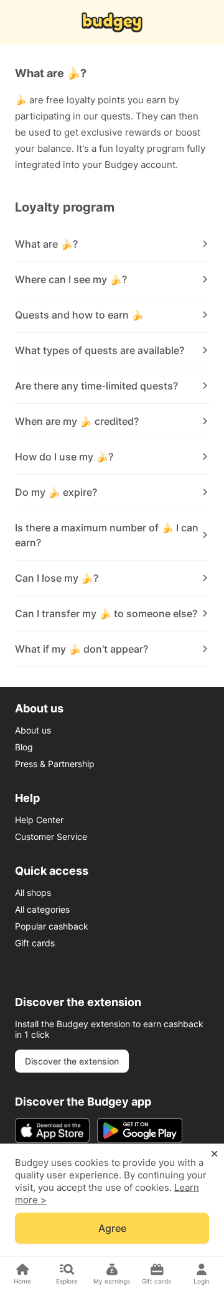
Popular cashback (51, 926)
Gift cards (35, 943)
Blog (24, 747)
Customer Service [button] (51, 836)
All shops (33, 892)
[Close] (214, 1154)
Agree (112, 1228)
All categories (42, 909)
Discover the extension (72, 1061)
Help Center (39, 819)
